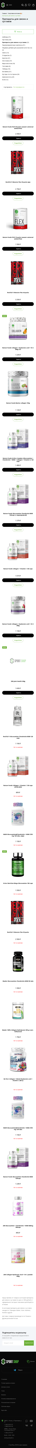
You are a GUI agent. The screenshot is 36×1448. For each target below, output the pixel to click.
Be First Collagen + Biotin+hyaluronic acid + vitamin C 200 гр (18, 1079)
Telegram (20, 1370)
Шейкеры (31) (6, 37)
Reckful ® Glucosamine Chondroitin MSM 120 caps (18, 737)
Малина (15, 616)
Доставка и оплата (5, 1387)
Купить (18, 138)
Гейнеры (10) (6, 69)
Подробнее (18, 143)
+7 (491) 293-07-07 (8, 1424)
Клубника (15, 673)
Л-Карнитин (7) (6, 55)
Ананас (13, 395)
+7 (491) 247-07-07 (8, 1432)
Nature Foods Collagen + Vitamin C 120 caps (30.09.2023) (18, 786)
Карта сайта (4, 1410)
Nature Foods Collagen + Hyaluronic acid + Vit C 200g (18, 624)
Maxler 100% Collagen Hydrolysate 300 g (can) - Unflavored (18, 1030)
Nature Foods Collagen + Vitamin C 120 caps (18, 569)
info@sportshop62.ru (9, 1438)
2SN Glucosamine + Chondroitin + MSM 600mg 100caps (18, 1226)
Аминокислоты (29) (8, 77)
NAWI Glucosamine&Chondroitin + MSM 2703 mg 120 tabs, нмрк (18, 835)
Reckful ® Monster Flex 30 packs (18, 932)
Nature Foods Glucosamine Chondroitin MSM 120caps (18, 1177)
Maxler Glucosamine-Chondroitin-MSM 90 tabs (18, 981)
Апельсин (18, 340)
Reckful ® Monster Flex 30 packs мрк (18, 182)
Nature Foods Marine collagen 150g (18, 403)
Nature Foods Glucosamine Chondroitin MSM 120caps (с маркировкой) (18, 514)
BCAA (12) (5, 80)
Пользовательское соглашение (8, 1402)
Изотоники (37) (7, 61)
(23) (15, 42)
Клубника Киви (21, 395)
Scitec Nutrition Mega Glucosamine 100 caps (18, 883)
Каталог (32, 1361)
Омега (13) (5, 53)
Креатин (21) (6, 58)
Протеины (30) (6, 40)
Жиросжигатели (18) (8, 63)
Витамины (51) (6, 71)
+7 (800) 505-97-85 (8, 1426)
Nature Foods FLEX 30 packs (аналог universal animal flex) (18, 127)
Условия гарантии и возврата (8, 1383)
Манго (21, 616)
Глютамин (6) (6, 66)
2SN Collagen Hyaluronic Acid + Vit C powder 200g (18, 1275)
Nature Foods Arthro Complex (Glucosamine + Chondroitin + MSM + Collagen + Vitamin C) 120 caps (18, 459)
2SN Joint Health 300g (18, 681)
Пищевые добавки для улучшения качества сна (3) (17, 49)
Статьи (3, 1391)
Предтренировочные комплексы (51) (13, 45)
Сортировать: (8, 87)
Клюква (21, 673)
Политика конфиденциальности (8, 1398)
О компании (4, 1379)
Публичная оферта (5, 1406)
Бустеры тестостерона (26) (10, 74)
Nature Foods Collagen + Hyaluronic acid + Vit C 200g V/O (18, 348)
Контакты (3, 1394)
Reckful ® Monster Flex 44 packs (18, 292)
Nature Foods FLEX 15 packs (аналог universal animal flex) (18, 238)
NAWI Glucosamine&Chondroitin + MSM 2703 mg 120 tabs (18, 1128)
